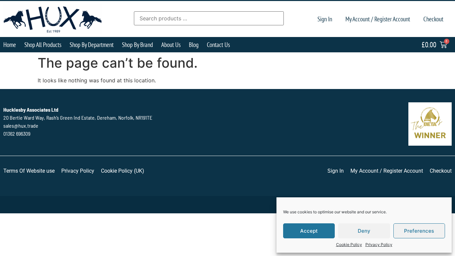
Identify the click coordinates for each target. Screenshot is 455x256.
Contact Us (218, 44)
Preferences (419, 231)
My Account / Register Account (377, 19)
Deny (364, 231)
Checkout (433, 19)
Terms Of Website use (29, 171)
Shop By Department (92, 44)
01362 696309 (16, 133)
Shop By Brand (137, 44)
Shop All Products (42, 44)
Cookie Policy (349, 244)
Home (9, 44)
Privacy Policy (378, 244)
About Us (171, 44)
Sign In (324, 19)
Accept (309, 231)
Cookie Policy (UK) (122, 171)
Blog (194, 44)
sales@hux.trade (20, 125)
